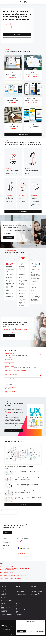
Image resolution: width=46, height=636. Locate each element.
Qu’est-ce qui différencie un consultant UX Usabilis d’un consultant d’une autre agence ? (18, 577)
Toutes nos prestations (5, 589)
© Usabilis (2, 634)
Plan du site (8, 634)
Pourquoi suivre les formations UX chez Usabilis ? (11, 578)
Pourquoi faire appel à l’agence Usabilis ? (9, 574)
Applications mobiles (20, 591)
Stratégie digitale (4, 593)
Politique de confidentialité (34, 633)
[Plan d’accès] (18, 553)
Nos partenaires (4, 610)
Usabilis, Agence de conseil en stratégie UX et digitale (7, 606)
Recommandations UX (20, 609)
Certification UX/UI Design (36, 591)
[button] (43, 621)
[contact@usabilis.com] (3, 548)
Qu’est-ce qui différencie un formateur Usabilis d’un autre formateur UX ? (15, 579)
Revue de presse (4, 616)
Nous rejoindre (4, 611)
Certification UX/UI (9, 329)
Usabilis (4, 625)
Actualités (18, 608)
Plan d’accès (22, 553)
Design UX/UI (23, 26)
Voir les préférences (40, 631)
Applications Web (19, 593)
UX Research (6, 332)
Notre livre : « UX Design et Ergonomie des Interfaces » (6, 614)
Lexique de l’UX (19, 615)
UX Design (18, 329)
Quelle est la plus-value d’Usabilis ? (8, 572)
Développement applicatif (6, 600)
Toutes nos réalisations (20, 589)
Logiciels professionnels (21, 594)
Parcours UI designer (35, 594)
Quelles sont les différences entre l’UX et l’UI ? (10, 571)
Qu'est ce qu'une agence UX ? (7, 566)
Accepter (21, 631)
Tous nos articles (19, 605)
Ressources (13, 634)
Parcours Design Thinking (36, 596)
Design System (15, 26)
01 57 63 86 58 (6, 545)
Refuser (30, 631)
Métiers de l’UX (19, 614)
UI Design (25, 329)
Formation (6, 29)
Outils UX (18, 611)
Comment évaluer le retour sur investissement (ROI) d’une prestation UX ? (15, 568)
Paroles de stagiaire (20, 612)
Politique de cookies (26, 633)
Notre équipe (3, 608)
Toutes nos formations (35, 589)
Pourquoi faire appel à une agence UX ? (9, 569)
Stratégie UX (3, 591)
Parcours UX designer (35, 593)
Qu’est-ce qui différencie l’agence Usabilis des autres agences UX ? (14, 575)
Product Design (7, 26)
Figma (12, 332)
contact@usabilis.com (9, 548)
